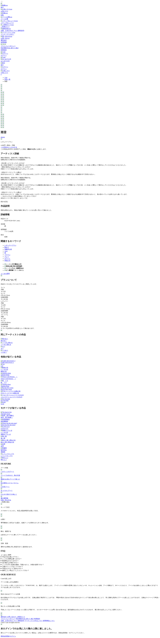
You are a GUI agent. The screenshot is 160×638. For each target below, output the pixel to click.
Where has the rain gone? (8, 425)
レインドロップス (7, 456)
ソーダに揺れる (6, 344)
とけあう (4, 352)
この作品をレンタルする (9, 147)
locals (2, 404)
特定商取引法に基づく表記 (10, 48)
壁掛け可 (7, 260)
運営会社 (4, 40)
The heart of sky (5, 414)
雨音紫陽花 (4, 421)
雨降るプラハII (6, 434)
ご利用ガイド (20, 617)
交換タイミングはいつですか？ (12, 566)
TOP (5, 77)
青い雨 (3, 438)
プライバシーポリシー (8, 46)
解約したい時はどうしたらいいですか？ (15, 570)
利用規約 (4, 50)
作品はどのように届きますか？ (12, 568)
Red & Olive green (6, 389)
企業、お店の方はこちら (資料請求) (12, 620)
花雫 (2, 446)
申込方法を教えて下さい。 (11, 557)
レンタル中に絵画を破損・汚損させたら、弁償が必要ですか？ (23, 564)
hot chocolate (5, 400)
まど (2, 348)
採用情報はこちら (49, 620)
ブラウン (7, 255)
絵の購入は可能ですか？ (10, 562)
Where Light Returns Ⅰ (8, 378)
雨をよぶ (4, 459)
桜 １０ (4, 382)
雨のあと (4, 340)
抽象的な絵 (8, 249)
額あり (6, 247)
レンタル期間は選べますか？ (12, 559)
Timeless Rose (5, 386)
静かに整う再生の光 (7, 442)
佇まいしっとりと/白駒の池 (10, 393)
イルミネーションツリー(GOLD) (11, 397)
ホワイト (7, 258)
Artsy (6, 251)
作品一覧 (7, 79)
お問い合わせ (11, 617)
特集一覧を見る (6, 500)
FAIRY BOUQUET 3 (7, 362)
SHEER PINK (5, 375)
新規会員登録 (5, 636)
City (2, 366)
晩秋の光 (4, 371)
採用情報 (4, 42)
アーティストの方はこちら (33, 620)
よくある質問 (5, 273)
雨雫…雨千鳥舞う (7, 417)
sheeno (3, 137)
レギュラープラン (10, 245)
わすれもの (4, 428)
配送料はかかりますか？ (10, 561)
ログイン (13, 636)
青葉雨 (3, 452)
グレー (6, 256)
